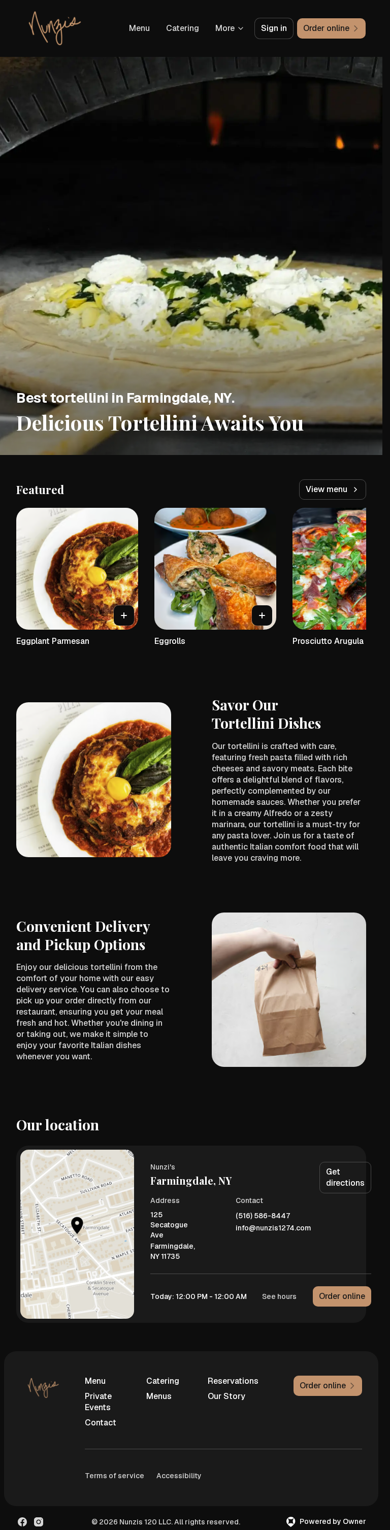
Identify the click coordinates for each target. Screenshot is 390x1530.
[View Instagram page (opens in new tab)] (38, 1522)
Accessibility (179, 1475)
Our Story (226, 1396)
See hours (279, 1296)
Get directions (345, 1177)
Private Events (98, 1402)
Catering (182, 28)
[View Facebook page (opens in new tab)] (22, 1522)
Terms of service (114, 1475)
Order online (342, 1296)
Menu (139, 28)
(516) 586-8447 (263, 1216)
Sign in (274, 28)
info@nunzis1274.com (273, 1228)
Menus (159, 1396)
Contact (100, 1422)
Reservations (233, 1381)
